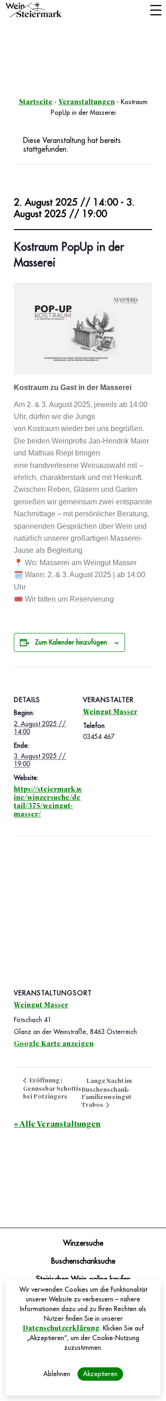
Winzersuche (83, 1243)
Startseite (36, 102)
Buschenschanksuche (83, 1261)
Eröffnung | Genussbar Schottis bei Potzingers (52, 1088)
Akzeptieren (100, 1374)
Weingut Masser (110, 712)
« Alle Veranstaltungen (57, 1124)
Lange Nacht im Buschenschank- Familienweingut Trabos (106, 1092)
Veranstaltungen (87, 102)
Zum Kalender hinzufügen (71, 642)
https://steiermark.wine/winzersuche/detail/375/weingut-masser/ (48, 801)
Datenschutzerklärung (61, 1328)
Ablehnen (56, 1374)
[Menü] (155, 11)
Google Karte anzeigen (54, 1044)
